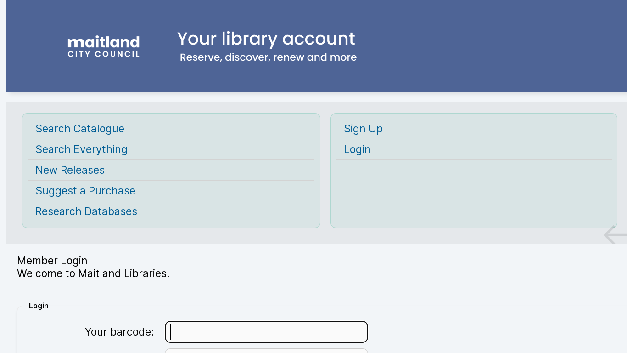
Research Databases (86, 211)
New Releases (70, 170)
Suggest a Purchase (85, 190)
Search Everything (81, 149)
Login (357, 149)
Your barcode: (119, 331)
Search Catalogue (79, 128)
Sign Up (363, 128)
